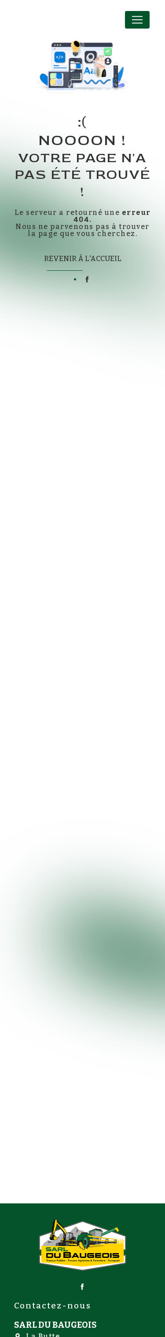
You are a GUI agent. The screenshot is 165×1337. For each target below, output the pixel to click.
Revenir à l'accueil (82, 258)
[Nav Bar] (137, 20)
